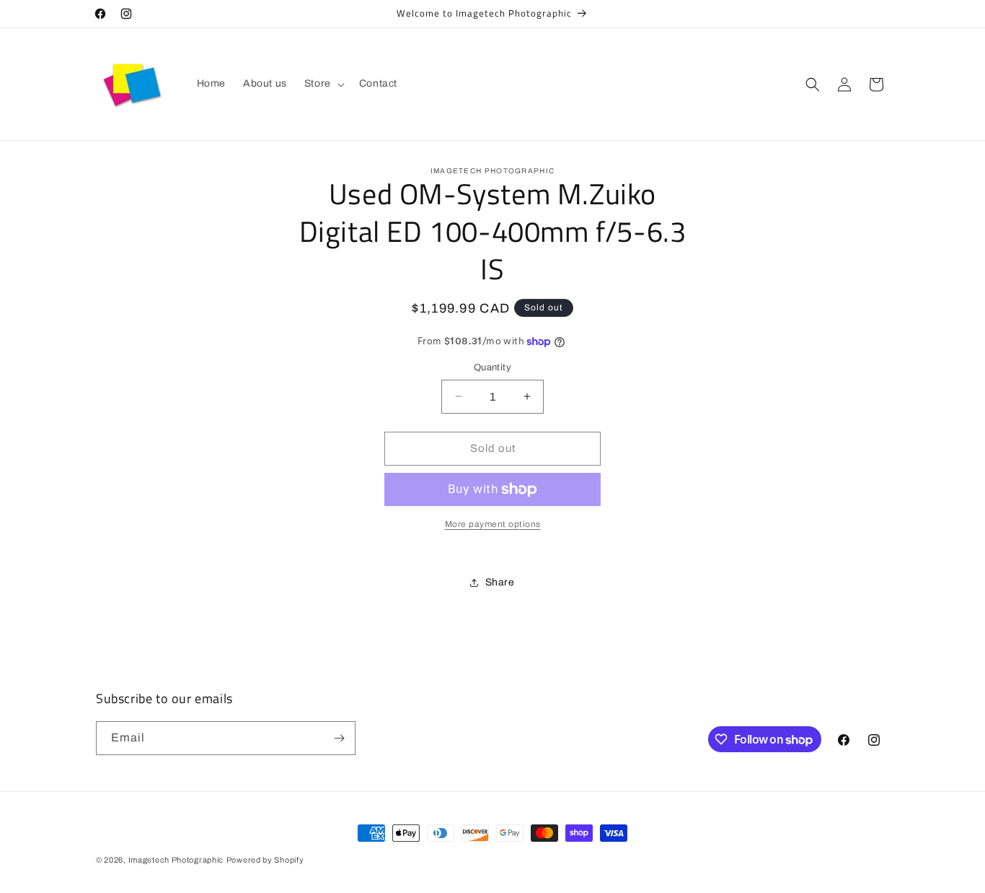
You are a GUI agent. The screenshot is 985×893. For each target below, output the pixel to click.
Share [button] (500, 582)
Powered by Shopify (265, 859)
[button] (323, 84)
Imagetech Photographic (176, 859)
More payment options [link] (493, 524)
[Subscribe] (339, 738)
